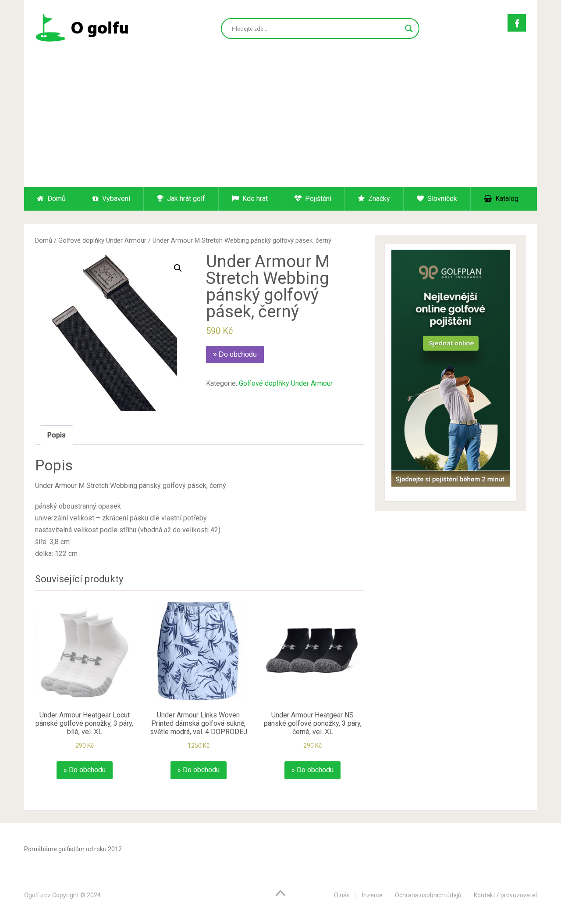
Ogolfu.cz (37, 895)
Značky (378, 198)
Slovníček (441, 198)
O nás (342, 895)
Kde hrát (254, 198)
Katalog (506, 198)
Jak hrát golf (185, 198)
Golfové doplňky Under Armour (102, 240)
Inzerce (372, 895)
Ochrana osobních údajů (428, 895)
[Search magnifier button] (409, 28)
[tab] (56, 435)
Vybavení (115, 198)
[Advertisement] (280, 121)
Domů (56, 198)
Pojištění (317, 198)
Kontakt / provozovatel (505, 895)
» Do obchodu (235, 354)
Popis (56, 435)
